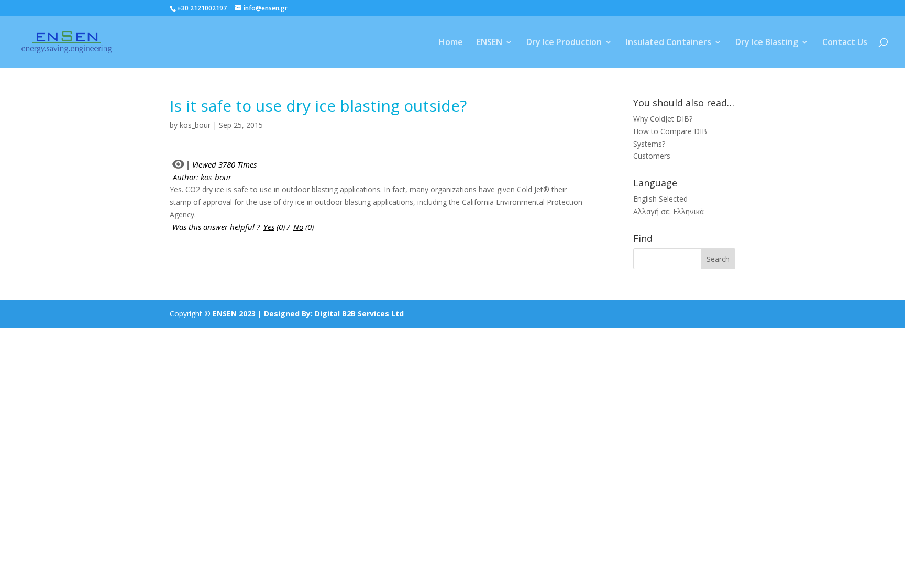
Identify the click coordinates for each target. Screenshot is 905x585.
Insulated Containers (668, 43)
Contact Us (844, 43)
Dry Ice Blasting (766, 43)
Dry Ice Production (564, 43)
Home (451, 43)
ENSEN (489, 43)
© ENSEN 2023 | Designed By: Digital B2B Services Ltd (304, 313)
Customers (651, 156)
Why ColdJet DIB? (662, 119)
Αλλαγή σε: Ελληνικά (668, 211)
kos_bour (195, 125)
